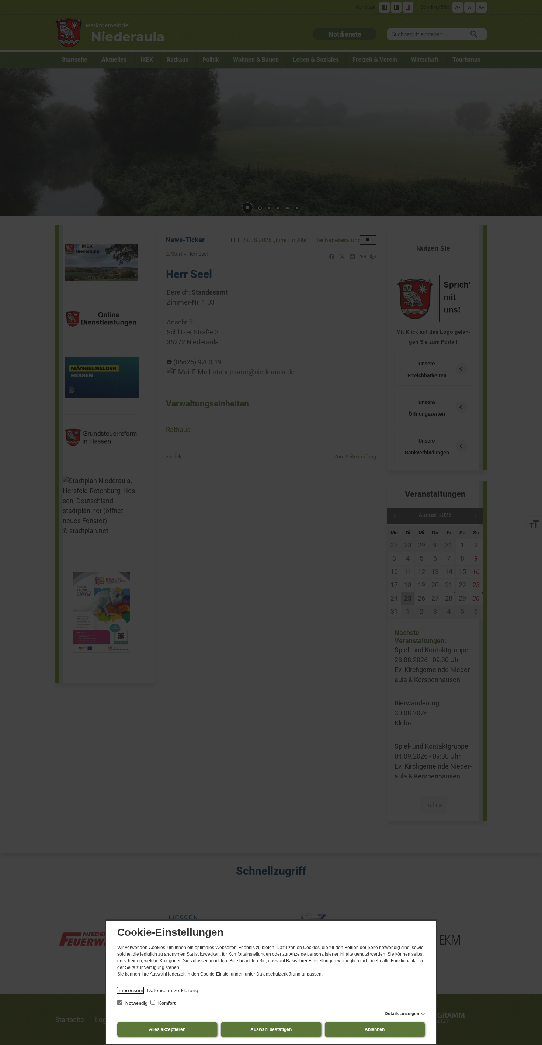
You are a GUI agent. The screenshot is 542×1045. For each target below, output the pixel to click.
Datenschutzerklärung (172, 990)
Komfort (166, 1003)
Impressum (130, 990)
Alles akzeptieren (167, 1029)
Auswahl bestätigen (271, 1029)
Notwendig (136, 1003)
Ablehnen (375, 1029)
